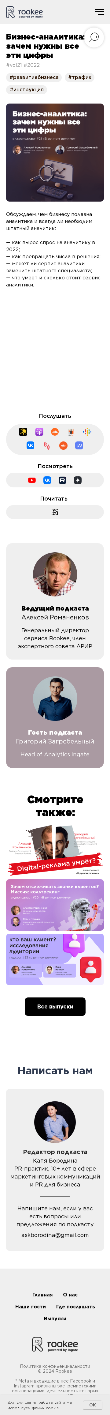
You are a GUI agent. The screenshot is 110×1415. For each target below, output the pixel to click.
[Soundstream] (47, 446)
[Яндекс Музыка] (23, 432)
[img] (55, 850)
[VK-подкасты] (30, 445)
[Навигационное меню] (99, 12)
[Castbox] (63, 445)
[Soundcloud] (55, 432)
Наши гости (30, 1307)
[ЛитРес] (70, 432)
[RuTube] (62, 480)
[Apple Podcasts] (39, 432)
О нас (70, 1295)
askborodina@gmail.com (55, 1235)
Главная (42, 1295)
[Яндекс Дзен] (78, 480)
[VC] (55, 512)
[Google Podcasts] (87, 432)
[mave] (79, 445)
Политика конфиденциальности (55, 1366)
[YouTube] (32, 480)
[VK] (47, 480)
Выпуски (55, 1319)
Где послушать (75, 1307)
